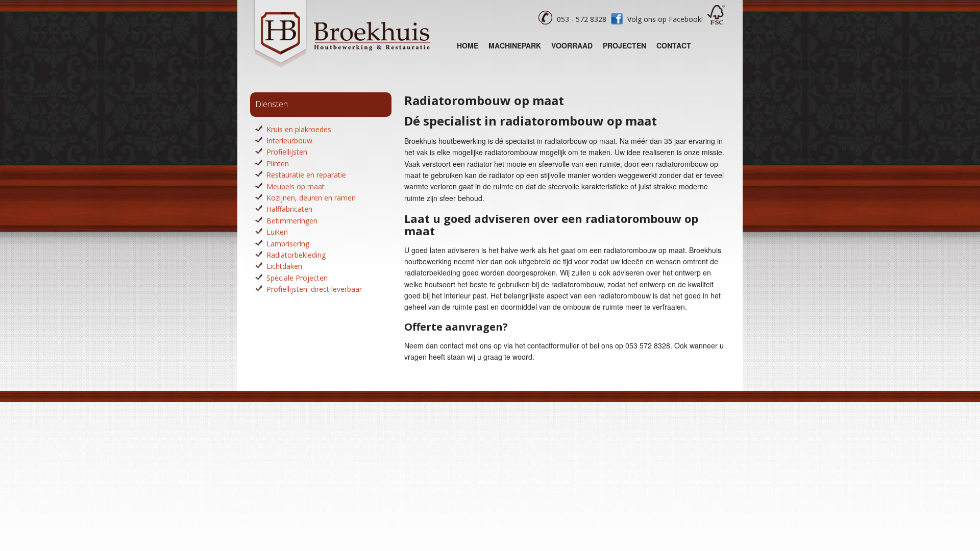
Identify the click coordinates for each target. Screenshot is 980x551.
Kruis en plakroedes (298, 129)
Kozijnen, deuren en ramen (311, 198)
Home (467, 45)
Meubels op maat (295, 186)
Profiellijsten (286, 152)
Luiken (277, 232)
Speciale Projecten (297, 278)
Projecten (624, 45)
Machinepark (514, 45)
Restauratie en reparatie (306, 175)
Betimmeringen (291, 221)
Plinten (277, 163)
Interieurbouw (289, 140)
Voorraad (572, 45)
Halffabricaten (289, 209)
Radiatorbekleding (296, 255)
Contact (673, 45)
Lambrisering (287, 243)
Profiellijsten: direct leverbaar (314, 289)
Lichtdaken (284, 266)
